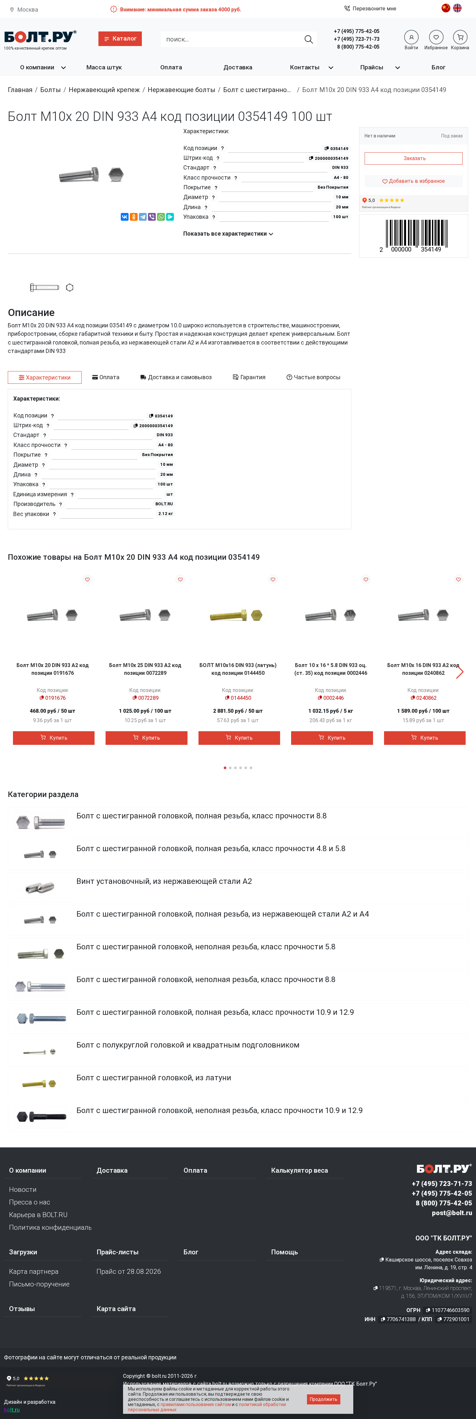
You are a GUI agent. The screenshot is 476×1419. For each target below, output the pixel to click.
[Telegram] (143, 218)
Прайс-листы (117, 1252)
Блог (439, 67)
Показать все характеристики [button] (225, 233)
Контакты (305, 67)
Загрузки (23, 1252)
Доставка (237, 67)
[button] (120, 38)
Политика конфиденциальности (50, 1227)
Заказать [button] (415, 158)
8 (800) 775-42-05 (358, 47)
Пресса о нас (29, 1202)
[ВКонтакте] (125, 218)
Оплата (171, 67)
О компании (37, 67)
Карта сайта (116, 1309)
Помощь (284, 1252)
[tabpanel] (179, 459)
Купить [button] (57, 738)
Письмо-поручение (39, 1284)
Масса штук (104, 67)
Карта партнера (34, 1271)
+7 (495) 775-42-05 (357, 31)
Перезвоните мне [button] (374, 9)
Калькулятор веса (299, 1170)
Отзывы (22, 1309)
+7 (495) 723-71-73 (357, 39)
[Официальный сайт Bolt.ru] (40, 36)
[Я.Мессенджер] (170, 218)
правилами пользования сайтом (196, 1404)
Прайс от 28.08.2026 (128, 1271)
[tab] (45, 377)
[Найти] (309, 39)
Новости (23, 1189)
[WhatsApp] (161, 218)
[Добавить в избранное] (87, 579)
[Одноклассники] (134, 218)
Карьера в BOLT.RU (38, 1215)
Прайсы (371, 67)
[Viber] (152, 218)
